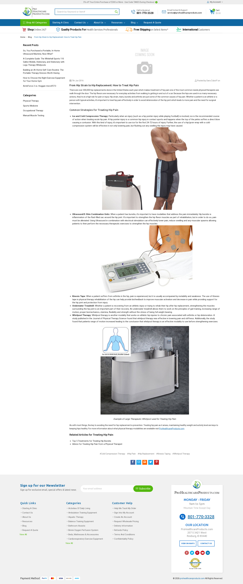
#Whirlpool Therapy (181, 454)
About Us (99, 22)
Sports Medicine (30, 106)
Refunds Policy (121, 530)
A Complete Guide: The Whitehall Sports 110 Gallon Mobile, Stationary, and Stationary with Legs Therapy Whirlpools (43, 61)
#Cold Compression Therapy (112, 454)
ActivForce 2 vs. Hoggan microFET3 (39, 86)
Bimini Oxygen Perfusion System (83, 530)
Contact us (80, 22)
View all (23, 534)
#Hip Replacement (146, 454)
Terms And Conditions (124, 534)
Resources (117, 22)
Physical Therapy (31, 101)
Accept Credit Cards (195, 568)
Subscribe (144, 488)
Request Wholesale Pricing (126, 521)
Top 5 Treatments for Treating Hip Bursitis (91, 441)
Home (22, 37)
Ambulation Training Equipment (82, 512)
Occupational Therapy (33, 110)
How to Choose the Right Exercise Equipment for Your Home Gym (44, 79)
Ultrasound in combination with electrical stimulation (120, 220)
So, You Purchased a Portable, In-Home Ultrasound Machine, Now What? (41, 52)
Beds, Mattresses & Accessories (83, 534)
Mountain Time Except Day (197, 508)
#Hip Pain (131, 454)
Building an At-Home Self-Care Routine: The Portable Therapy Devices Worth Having (43, 71)
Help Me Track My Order (125, 508)
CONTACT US (206, 543)
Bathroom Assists (76, 526)
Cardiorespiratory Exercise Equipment (85, 539)
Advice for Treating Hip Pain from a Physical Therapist (97, 444)
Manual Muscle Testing (33, 115)
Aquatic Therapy (75, 517)
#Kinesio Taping (163, 454)
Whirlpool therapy (100, 315)
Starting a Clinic (60, 22)
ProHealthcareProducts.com (171, 428)
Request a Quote (152, 22)
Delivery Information (123, 526)
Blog (133, 22)
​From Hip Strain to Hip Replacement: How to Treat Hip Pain (57, 37)
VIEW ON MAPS (187, 543)
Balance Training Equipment (81, 521)
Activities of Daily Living (79, 508)
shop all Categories (36, 22)
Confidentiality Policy (123, 539)
